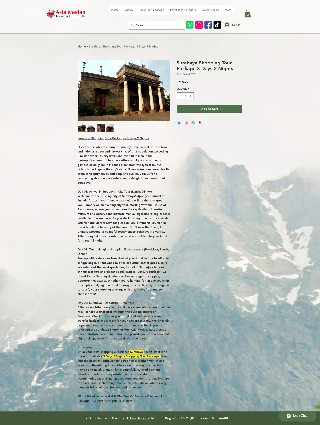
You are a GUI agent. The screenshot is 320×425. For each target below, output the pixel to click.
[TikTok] (217, 25)
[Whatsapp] (190, 25)
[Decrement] (179, 96)
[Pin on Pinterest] (186, 123)
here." (130, 401)
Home (82, 46)
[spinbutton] (185, 96)
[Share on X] (200, 123)
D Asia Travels (137, 418)
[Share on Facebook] (179, 123)
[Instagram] (199, 25)
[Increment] (191, 96)
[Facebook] (208, 25)
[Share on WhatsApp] (193, 123)
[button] (247, 13)
